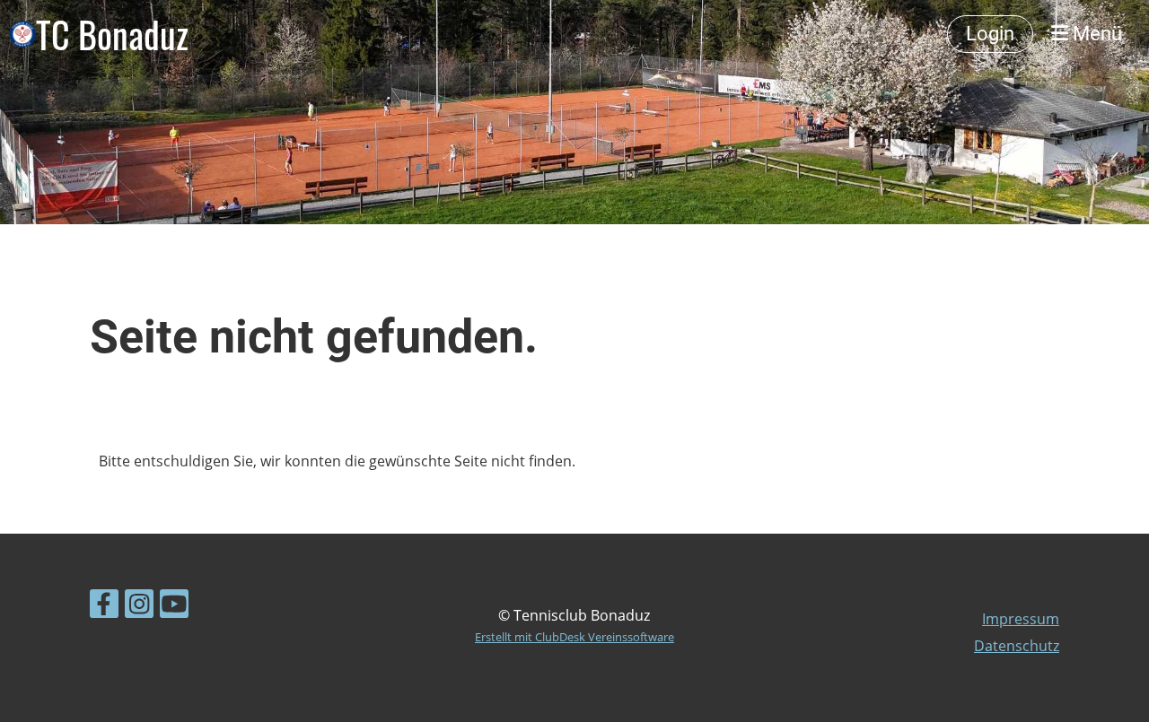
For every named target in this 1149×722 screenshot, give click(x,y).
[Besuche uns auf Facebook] (104, 606)
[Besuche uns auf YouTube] (174, 606)
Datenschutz (1016, 646)
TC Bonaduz (112, 34)
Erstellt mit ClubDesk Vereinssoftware (574, 637)
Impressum (1020, 619)
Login (990, 33)
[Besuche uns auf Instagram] (139, 606)
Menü (1095, 33)
